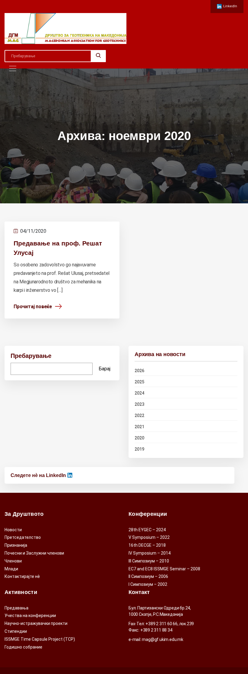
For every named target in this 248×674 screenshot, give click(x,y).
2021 (139, 426)
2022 (139, 415)
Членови (13, 561)
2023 (139, 404)
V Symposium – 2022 (149, 537)
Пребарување (31, 355)
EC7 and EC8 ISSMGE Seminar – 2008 (164, 568)
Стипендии (16, 631)
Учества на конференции (30, 615)
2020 (139, 437)
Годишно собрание (23, 647)
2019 (139, 449)
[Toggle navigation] (13, 68)
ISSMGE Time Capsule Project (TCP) (40, 639)
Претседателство (23, 537)
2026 (139, 370)
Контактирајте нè (22, 576)
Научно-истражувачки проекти (36, 623)
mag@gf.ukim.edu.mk (162, 639)
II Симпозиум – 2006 (148, 576)
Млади (11, 568)
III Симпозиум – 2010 (149, 561)
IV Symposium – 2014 (150, 553)
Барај (104, 369)
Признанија (16, 545)
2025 (139, 381)
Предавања (16, 608)
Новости (13, 529)
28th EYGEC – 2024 (147, 529)
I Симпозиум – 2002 (148, 584)
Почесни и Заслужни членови (34, 553)
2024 (139, 393)
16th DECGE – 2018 (147, 545)
